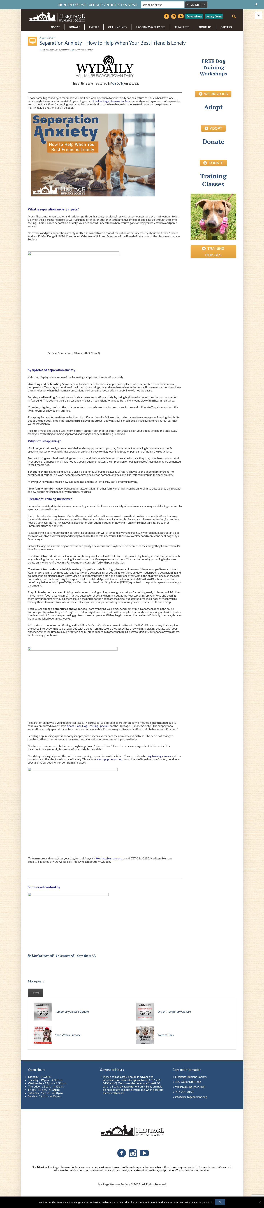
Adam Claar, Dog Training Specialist (89, 725)
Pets (58, 49)
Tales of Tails (166, 1035)
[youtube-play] (181, 16)
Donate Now (194, 16)
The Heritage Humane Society (111, 101)
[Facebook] (166, 16)
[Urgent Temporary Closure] (145, 1011)
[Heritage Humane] (132, 1131)
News (52, 49)
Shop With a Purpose (68, 1035)
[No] (259, 1202)
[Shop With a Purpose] (43, 1034)
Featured (45, 49)
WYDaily (117, 83)
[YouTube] (144, 1153)
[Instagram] (173, 16)
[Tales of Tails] (145, 1034)
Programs (65, 49)
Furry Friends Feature (84, 49)
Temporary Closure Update (72, 1011)
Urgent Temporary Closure (174, 1011)
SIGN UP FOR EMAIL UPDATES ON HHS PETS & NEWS (97, 5)
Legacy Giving (214, 16)
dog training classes (159, 756)
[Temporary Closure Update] (43, 1011)
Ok (220, 1202)
